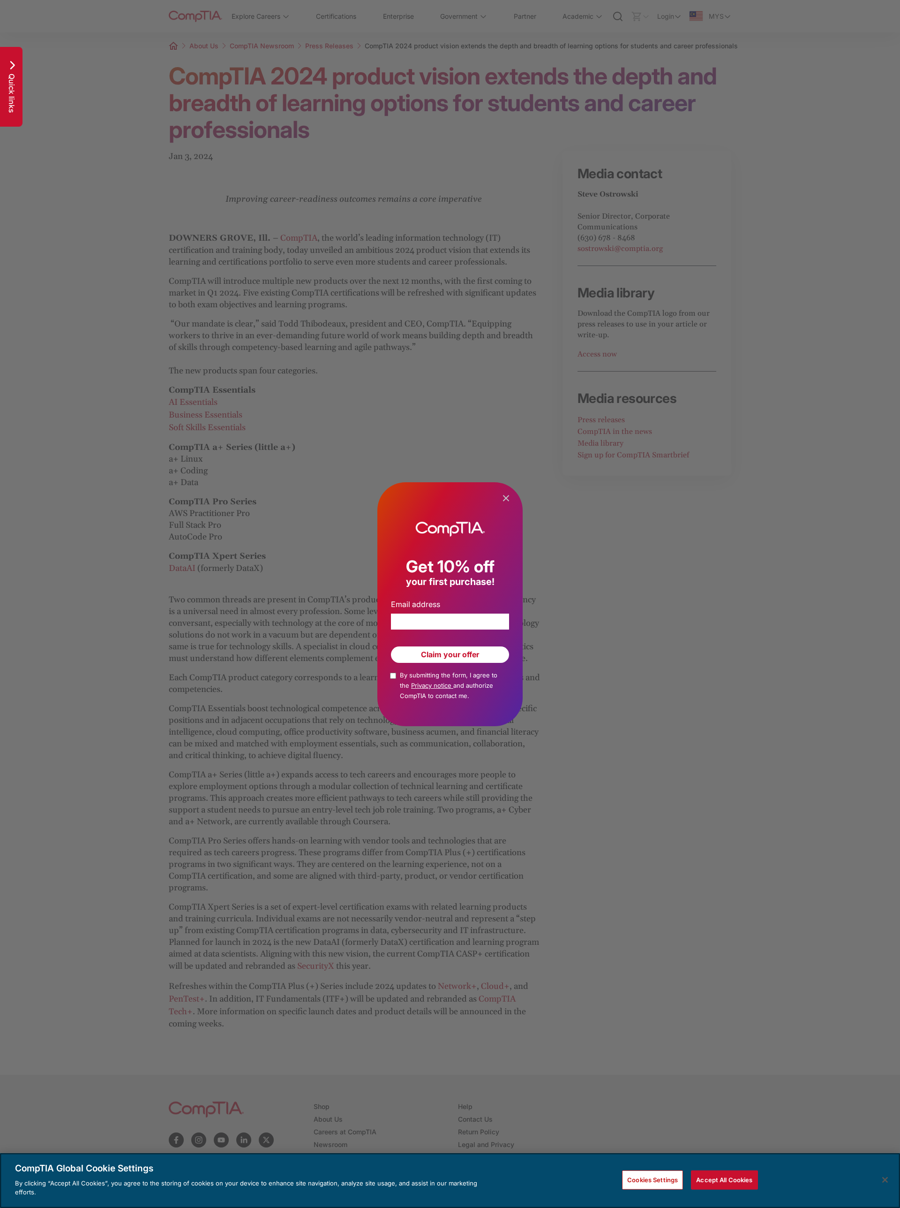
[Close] (885, 1180)
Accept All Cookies (724, 1179)
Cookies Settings (652, 1179)
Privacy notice (432, 685)
